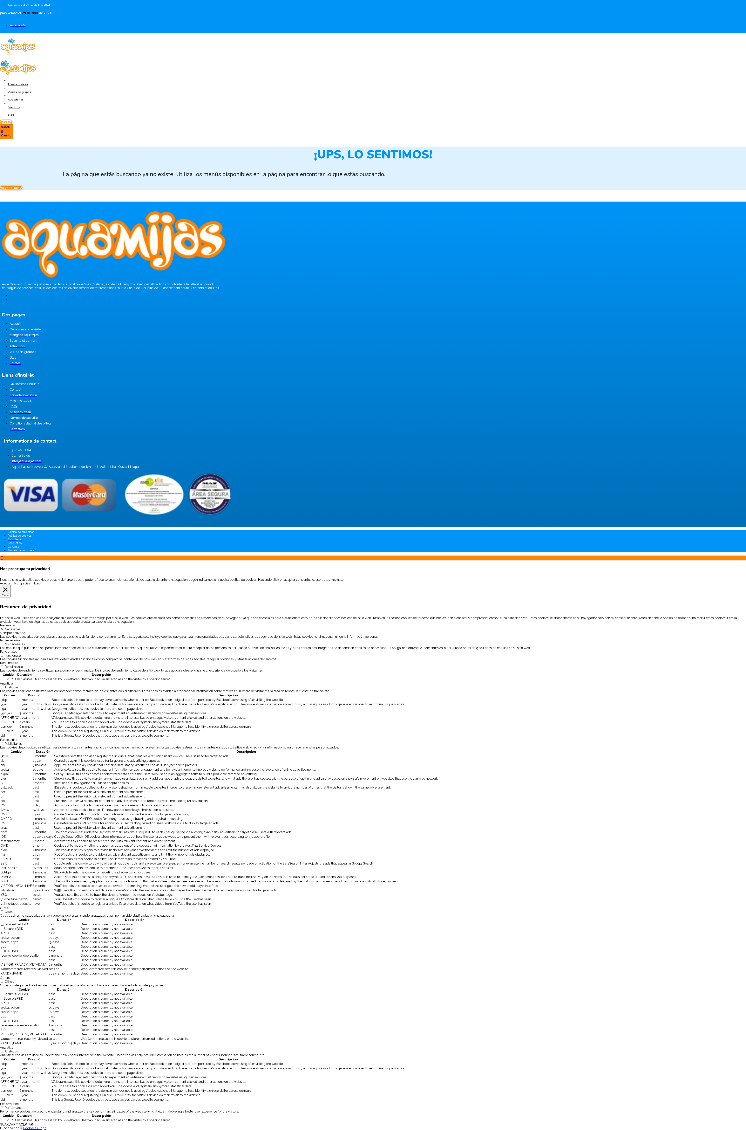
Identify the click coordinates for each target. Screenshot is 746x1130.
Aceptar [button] (5, 583)
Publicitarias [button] (8, 740)
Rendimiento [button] (9, 663)
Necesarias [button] (8, 625)
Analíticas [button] (7, 683)
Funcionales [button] (8, 651)
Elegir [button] (38, 583)
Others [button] (5, 978)
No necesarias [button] (10, 640)
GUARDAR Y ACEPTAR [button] (16, 1124)
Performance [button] (9, 1104)
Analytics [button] (6, 1047)
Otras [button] (4, 908)
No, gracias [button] (22, 583)
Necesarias (12, 629)
